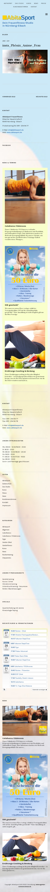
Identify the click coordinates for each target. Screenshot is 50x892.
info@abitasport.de (16, 130)
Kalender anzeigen (39, 689)
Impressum (6, 505)
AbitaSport (8, 3)
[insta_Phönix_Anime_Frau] (25, 72)
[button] (4, 689)
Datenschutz (6, 484)
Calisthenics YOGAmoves (15, 226)
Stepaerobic (6, 558)
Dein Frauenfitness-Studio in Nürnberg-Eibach (17, 24)
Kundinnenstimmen (20, 7)
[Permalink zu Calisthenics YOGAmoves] (25, 197)
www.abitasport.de (14, 132)
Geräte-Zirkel (7, 542)
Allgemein (5, 530)
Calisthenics (6, 533)
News (36, 3)
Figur (4, 539)
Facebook (6, 145)
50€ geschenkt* (12, 305)
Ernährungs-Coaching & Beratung (20, 371)
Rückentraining (7, 555)
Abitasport (6, 527)
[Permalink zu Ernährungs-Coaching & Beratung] (25, 344)
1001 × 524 (5, 41)
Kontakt (34, 7)
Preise (43, 3)
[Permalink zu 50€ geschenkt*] (25, 274)
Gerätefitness (7, 545)
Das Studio (19, 3)
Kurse (28, 3)
